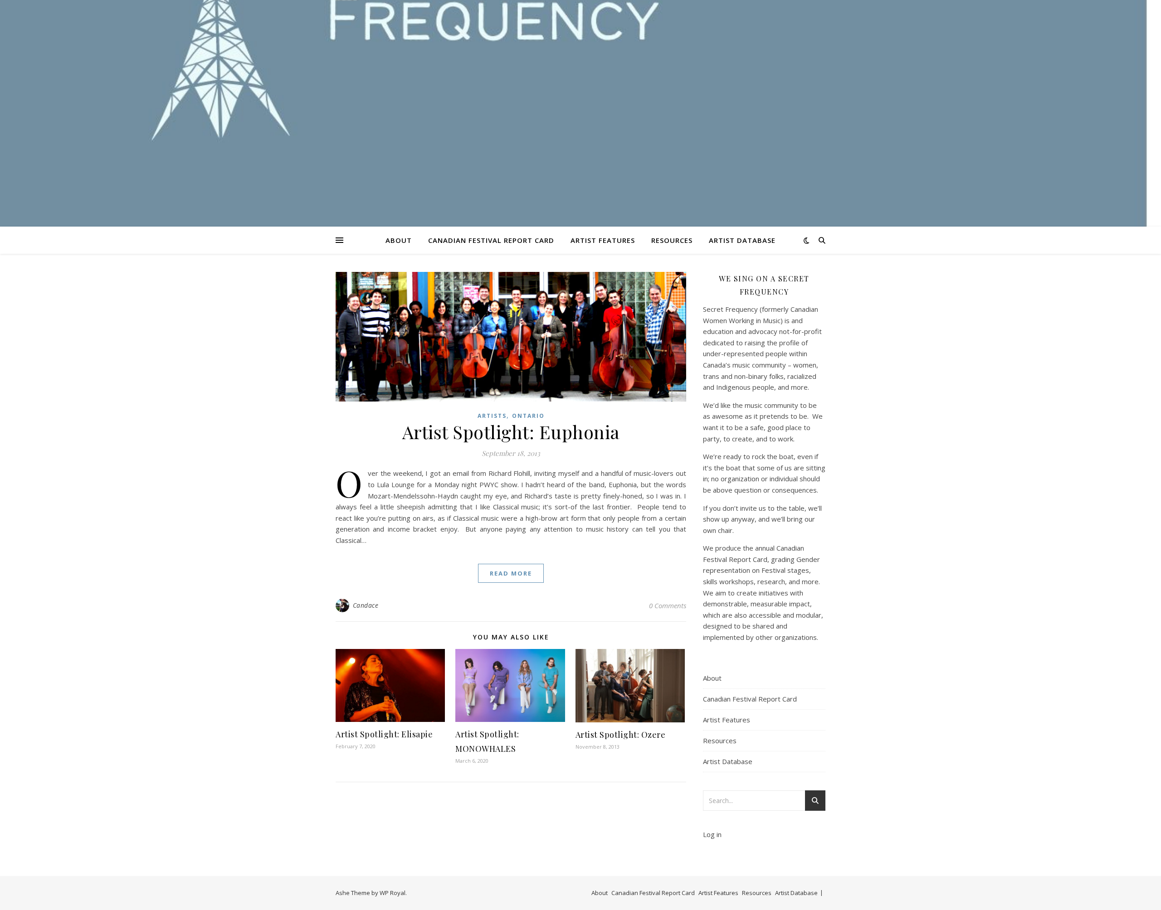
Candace (366, 605)
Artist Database (742, 240)
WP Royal (392, 893)
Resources (672, 240)
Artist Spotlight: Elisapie (384, 734)
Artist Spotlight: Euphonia (511, 432)
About (398, 240)
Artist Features (603, 240)
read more (511, 573)
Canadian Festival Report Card (491, 240)
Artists (492, 416)
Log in (712, 834)
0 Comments (667, 605)
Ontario (528, 416)
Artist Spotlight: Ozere (621, 734)
